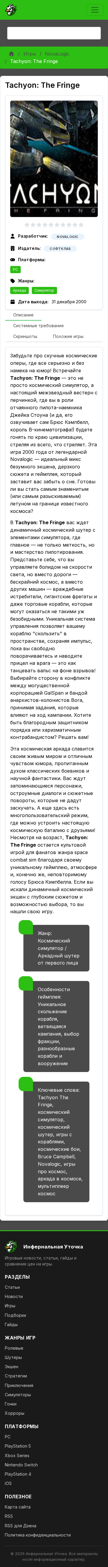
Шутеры (13, 1357)
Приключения (19, 1385)
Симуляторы (18, 1394)
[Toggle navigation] (94, 10)
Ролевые (14, 1348)
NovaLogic (57, 54)
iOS (8, 1483)
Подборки (15, 1315)
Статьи (12, 1287)
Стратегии (16, 1375)
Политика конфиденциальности (38, 1534)
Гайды (11, 1324)
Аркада (19, 290)
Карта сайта (18, 1506)
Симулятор (44, 290)
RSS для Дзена (20, 1525)
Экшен (11, 1366)
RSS (9, 1516)
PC (15, 269)
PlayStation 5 (18, 1445)
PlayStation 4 (18, 1474)
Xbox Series (17, 1455)
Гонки (10, 1403)
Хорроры (14, 1413)
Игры (29, 54)
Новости (14, 1296)
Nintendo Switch (21, 1464)
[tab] (23, 315)
